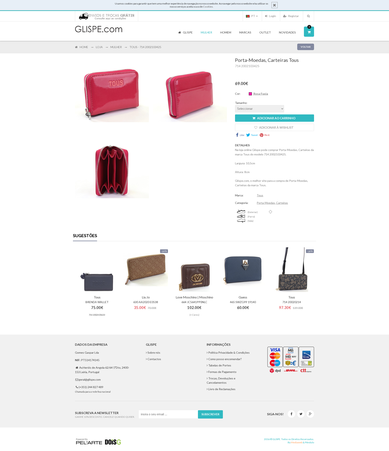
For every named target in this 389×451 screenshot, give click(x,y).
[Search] (308, 16)
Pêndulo (309, 442)
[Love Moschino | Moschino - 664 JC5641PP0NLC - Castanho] (194, 269)
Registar (293, 16)
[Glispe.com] (99, 29)
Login (272, 16)
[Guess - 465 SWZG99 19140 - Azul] (243, 269)
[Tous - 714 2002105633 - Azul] (97, 269)
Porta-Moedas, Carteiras (272, 203)
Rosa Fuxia (260, 93)
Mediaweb (296, 442)
